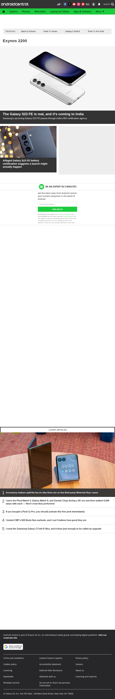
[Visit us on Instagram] (78, 4)
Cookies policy (10, 664)
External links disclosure (50, 670)
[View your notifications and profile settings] (99, 4)
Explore (14, 11)
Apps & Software (82, 11)
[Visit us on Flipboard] (83, 4)
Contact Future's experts (50, 658)
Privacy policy (82, 658)
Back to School (28, 31)
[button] (109, 4)
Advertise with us (47, 676)
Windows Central (11, 682)
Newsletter (8, 676)
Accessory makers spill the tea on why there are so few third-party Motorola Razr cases (52, 492)
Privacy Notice (68, 216)
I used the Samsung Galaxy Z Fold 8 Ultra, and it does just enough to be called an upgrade (53, 529)
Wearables (40, 11)
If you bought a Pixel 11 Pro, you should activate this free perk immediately (45, 511)
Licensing (7, 670)
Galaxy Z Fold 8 (72, 31)
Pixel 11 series (50, 31)
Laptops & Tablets (59, 11)
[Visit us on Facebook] (65, 4)
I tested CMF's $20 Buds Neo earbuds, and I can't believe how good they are (46, 520)
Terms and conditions (13, 658)
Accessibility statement (50, 664)
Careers (79, 664)
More (98, 11)
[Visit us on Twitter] (69, 4)
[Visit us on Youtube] (74, 4)
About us (80, 670)
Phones (26, 11)
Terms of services (65, 214)
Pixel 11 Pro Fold (96, 31)
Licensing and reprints (86, 676)
